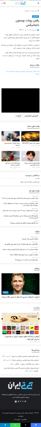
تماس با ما (17, 419)
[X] (23, 401)
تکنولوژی (27, 11)
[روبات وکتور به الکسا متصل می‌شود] (10, 136)
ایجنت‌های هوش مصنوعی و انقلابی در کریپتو (25, 356)
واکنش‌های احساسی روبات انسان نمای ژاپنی (32, 164)
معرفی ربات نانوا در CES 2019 (31, 143)
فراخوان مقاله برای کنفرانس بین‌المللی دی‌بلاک (24, 360)
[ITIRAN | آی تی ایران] (20, 3)
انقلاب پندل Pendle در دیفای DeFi (27, 364)
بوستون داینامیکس (31, 116)
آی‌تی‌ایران (33, 30)
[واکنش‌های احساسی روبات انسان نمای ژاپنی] (30, 156)
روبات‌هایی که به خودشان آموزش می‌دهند (12, 164)
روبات (18, 116)
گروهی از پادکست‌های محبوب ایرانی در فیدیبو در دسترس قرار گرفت (22, 338)
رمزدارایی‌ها (36, 350)
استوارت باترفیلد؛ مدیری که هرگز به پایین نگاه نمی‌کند (21, 297)
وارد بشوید (23, 182)
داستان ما (24, 419)
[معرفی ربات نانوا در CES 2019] (30, 136)
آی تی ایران (34, 11)
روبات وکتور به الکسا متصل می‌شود (12, 144)
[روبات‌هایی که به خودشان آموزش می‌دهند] (10, 156)
